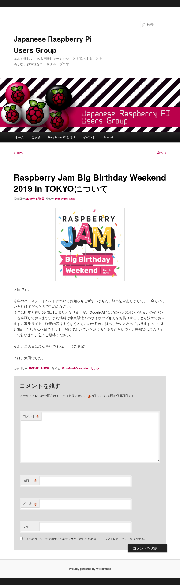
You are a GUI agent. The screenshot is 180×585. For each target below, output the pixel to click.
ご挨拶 (36, 137)
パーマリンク (90, 368)
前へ (18, 152)
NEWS (45, 368)
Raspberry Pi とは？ (62, 137)
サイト (27, 526)
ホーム (19, 137)
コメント (31, 416)
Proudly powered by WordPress (90, 569)
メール (30, 503)
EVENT (33, 368)
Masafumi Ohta (65, 198)
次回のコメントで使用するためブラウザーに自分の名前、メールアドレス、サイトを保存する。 (86, 539)
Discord (108, 137)
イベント (89, 137)
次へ (161, 152)
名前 (30, 480)
